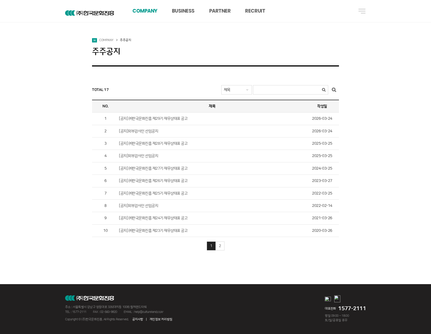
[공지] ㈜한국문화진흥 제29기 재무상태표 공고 (153, 119)
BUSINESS (183, 10)
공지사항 (137, 319)
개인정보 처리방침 (161, 319)
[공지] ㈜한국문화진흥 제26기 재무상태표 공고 (153, 181)
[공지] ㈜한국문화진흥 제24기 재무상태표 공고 (153, 218)
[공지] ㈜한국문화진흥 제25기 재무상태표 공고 (153, 193)
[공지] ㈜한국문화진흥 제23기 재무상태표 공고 (153, 231)
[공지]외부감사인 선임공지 (138, 131)
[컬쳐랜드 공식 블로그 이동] (337, 299)
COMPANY (144, 10)
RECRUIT (255, 10)
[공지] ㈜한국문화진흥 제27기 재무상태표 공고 (153, 168)
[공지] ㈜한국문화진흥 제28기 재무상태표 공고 (153, 144)
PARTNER (220, 10)
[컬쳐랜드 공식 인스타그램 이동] (328, 300)
